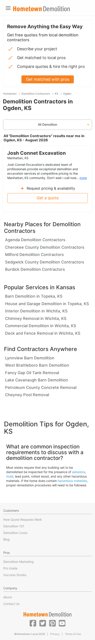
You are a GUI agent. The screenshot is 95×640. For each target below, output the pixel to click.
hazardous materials (72, 481)
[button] (33, 623)
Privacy (55, 634)
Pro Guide (10, 568)
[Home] (41, 9)
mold (9, 476)
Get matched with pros (47, 79)
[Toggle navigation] (8, 8)
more (83, 178)
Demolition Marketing (18, 561)
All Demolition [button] (47, 124)
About (7, 597)
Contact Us (11, 604)
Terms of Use (73, 634)
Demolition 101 (13, 526)
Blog (6, 539)
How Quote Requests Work (22, 519)
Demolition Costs (15, 533)
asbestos (78, 472)
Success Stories (14, 575)
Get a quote (48, 198)
